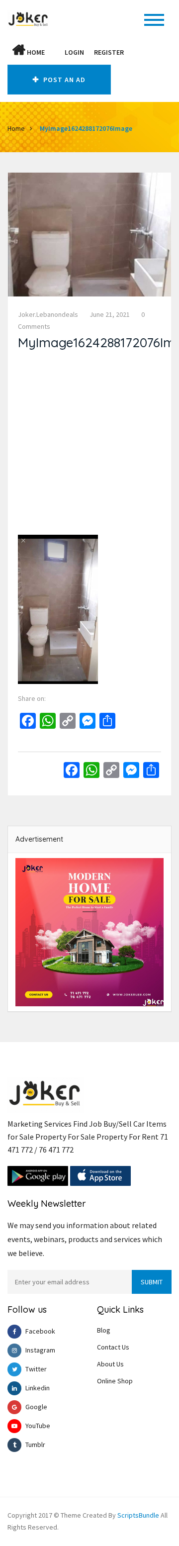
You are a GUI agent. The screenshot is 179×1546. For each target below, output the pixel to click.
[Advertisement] (89, 445)
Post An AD (63, 79)
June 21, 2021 (110, 314)
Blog (103, 1330)
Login (74, 52)
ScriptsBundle (138, 1515)
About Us (110, 1363)
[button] (55, 52)
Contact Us (113, 1347)
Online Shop (115, 1380)
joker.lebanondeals (48, 314)
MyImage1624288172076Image (86, 128)
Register (109, 52)
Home (35, 52)
